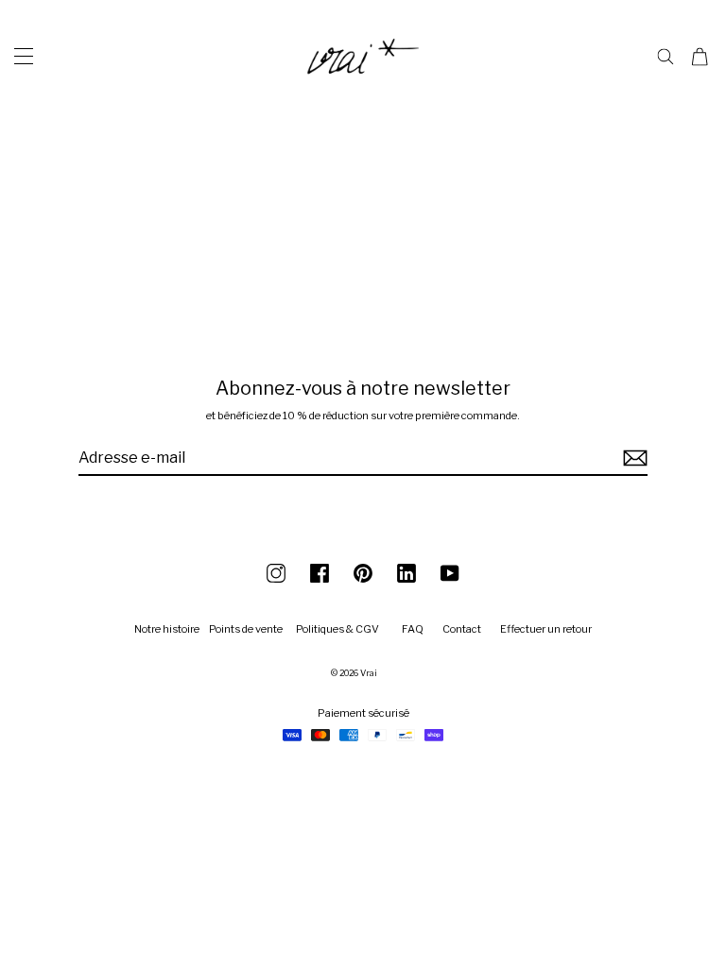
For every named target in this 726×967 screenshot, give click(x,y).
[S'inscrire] (632, 458)
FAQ (413, 629)
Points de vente (246, 629)
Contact (461, 629)
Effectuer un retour (546, 629)
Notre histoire (166, 629)
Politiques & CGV (337, 629)
